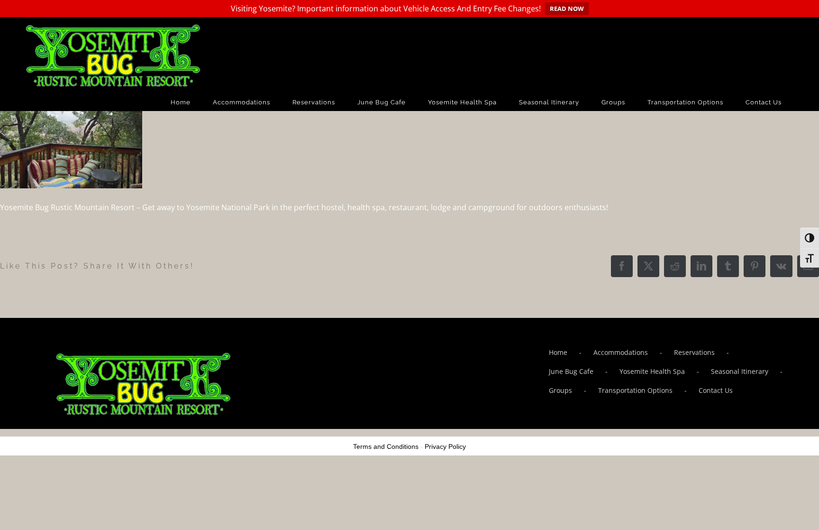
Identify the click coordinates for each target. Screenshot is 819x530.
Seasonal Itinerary (739, 371)
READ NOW (567, 8)
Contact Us (716, 390)
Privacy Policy (445, 446)
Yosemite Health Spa (652, 371)
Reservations (694, 352)
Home (558, 352)
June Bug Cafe (571, 371)
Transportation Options (635, 390)
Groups (560, 390)
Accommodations (620, 352)
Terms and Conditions (386, 446)
